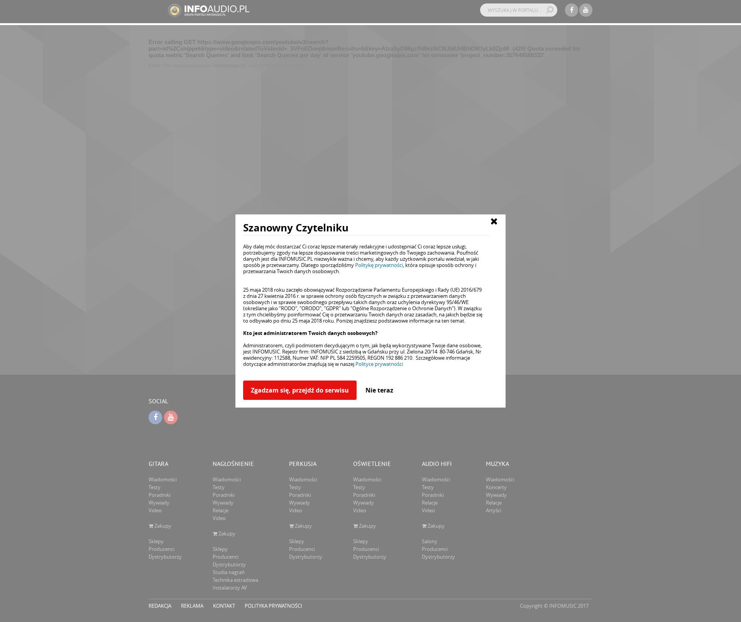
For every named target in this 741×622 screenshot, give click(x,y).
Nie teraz (379, 390)
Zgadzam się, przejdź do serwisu (300, 390)
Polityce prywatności (379, 363)
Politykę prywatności (379, 265)
